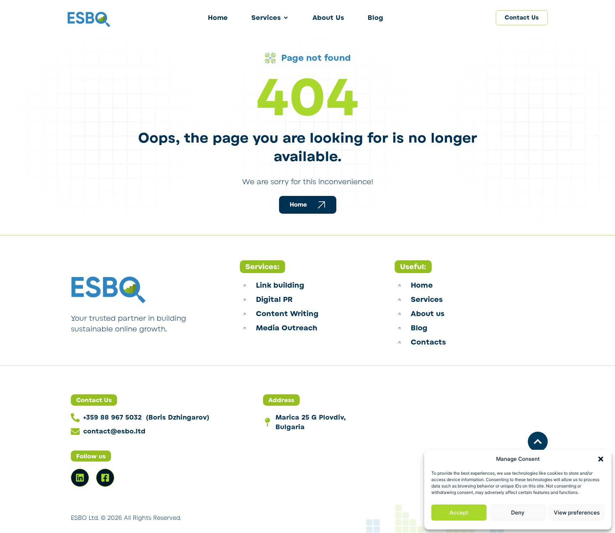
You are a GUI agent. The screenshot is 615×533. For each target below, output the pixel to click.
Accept (459, 512)
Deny (518, 512)
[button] (600, 459)
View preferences (577, 512)
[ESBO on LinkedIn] (80, 478)
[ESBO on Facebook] (105, 478)
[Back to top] (538, 442)
